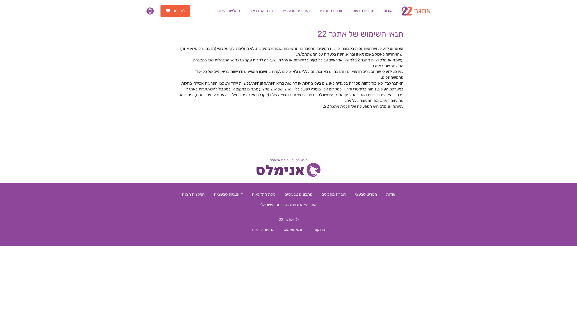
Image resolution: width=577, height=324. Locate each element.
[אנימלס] (288, 170)
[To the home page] (416, 11)
